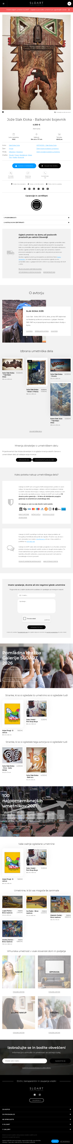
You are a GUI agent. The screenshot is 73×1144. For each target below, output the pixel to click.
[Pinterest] (43, 188)
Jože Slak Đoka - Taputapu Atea (12, 364)
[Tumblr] (48, 188)
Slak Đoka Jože (14, 145)
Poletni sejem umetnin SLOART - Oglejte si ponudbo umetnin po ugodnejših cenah (36, 10)
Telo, (10, 157)
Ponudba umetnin (18, 992)
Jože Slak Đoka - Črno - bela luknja (12, 755)
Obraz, (30, 155)
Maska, (15, 157)
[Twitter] (30, 188)
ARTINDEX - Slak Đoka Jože (46, 145)
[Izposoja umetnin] (54, 971)
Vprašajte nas (36, 627)
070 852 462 (31, 541)
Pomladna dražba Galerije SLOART (20, 680)
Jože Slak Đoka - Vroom (60, 365)
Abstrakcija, (23, 155)
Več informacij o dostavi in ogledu (30, 272)
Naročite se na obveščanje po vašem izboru (36, 1068)
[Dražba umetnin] (54, 1012)
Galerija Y (36, 1100)
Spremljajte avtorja (42, 331)
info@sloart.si (40, 539)
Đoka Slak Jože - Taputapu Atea (60, 399)
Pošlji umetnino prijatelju (55, 184)
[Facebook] (25, 188)
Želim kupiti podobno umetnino (47, 148)
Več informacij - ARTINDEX (16, 828)
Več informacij (65, 1141)
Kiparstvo (19, 152)
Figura (11, 148)
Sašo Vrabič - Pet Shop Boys (36, 709)
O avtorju (29, 331)
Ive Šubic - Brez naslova (36, 902)
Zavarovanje (23, 517)
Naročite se (60, 1061)
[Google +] (39, 188)
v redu (55, 1141)
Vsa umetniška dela (35, 431)
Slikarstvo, (12, 152)
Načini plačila (35, 514)
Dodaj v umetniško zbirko (36, 184)
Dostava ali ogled (48, 514)
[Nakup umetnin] (18, 971)
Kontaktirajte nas (49, 272)
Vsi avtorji (54, 331)
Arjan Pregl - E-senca (12, 714)
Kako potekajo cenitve (50, 561)
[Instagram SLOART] (40, 1094)
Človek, (11, 155)
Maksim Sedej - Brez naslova (60, 904)
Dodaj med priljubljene (19, 184)
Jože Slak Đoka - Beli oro (36, 760)
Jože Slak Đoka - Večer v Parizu (36, 373)
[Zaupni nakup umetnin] (18, 1012)
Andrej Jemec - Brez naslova (12, 928)
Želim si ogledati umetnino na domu (30, 269)
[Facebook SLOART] (35, 1094)
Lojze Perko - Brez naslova (12, 902)
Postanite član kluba (44, 460)
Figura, (16, 155)
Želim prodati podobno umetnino (48, 152)
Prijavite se (24, 460)
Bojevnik (21, 157)
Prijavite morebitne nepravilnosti (30, 561)
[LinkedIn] (34, 188)
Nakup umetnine (24, 514)
